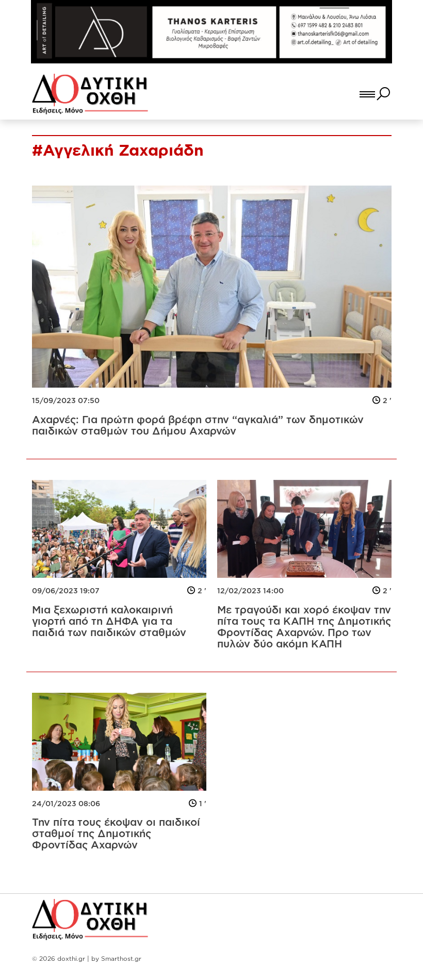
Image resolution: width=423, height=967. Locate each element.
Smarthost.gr (121, 958)
